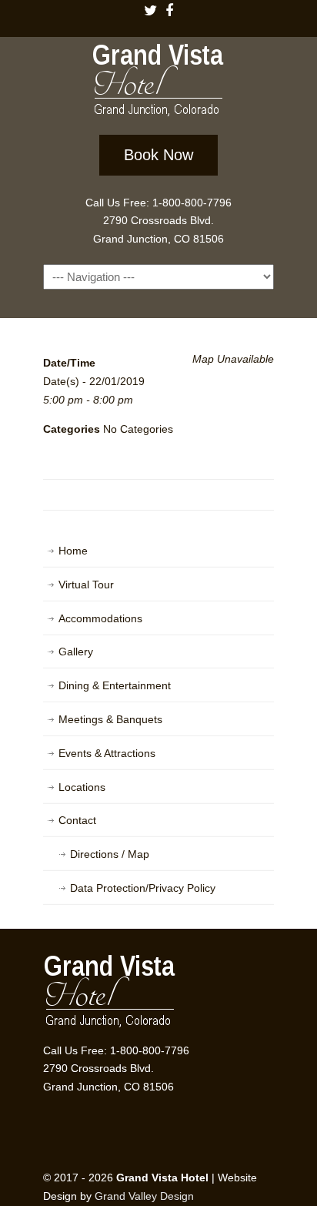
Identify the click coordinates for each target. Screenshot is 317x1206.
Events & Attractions (106, 753)
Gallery (75, 651)
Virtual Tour (86, 584)
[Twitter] (150, 12)
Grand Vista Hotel (158, 83)
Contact (77, 820)
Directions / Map (109, 854)
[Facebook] (169, 12)
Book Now (158, 154)
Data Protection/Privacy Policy (142, 888)
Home (73, 550)
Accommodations (100, 618)
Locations (81, 787)
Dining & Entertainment (114, 685)
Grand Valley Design (144, 1196)
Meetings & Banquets (110, 719)
